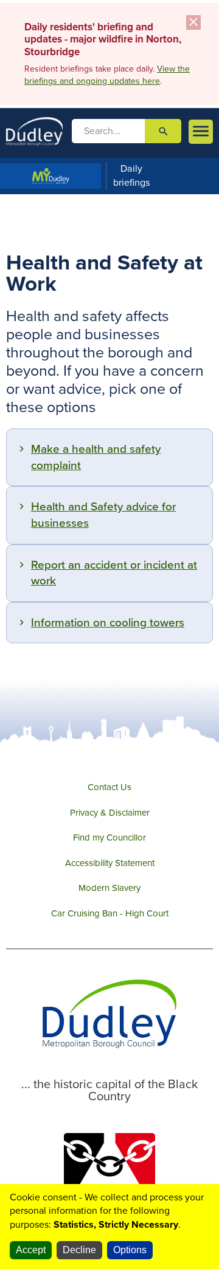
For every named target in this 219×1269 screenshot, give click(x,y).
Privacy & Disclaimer (110, 812)
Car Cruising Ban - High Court (110, 913)
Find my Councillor (109, 837)
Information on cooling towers (107, 622)
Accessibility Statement (110, 863)
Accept (31, 1250)
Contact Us (109, 787)
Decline (79, 1250)
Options (130, 1250)
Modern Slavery (109, 887)
